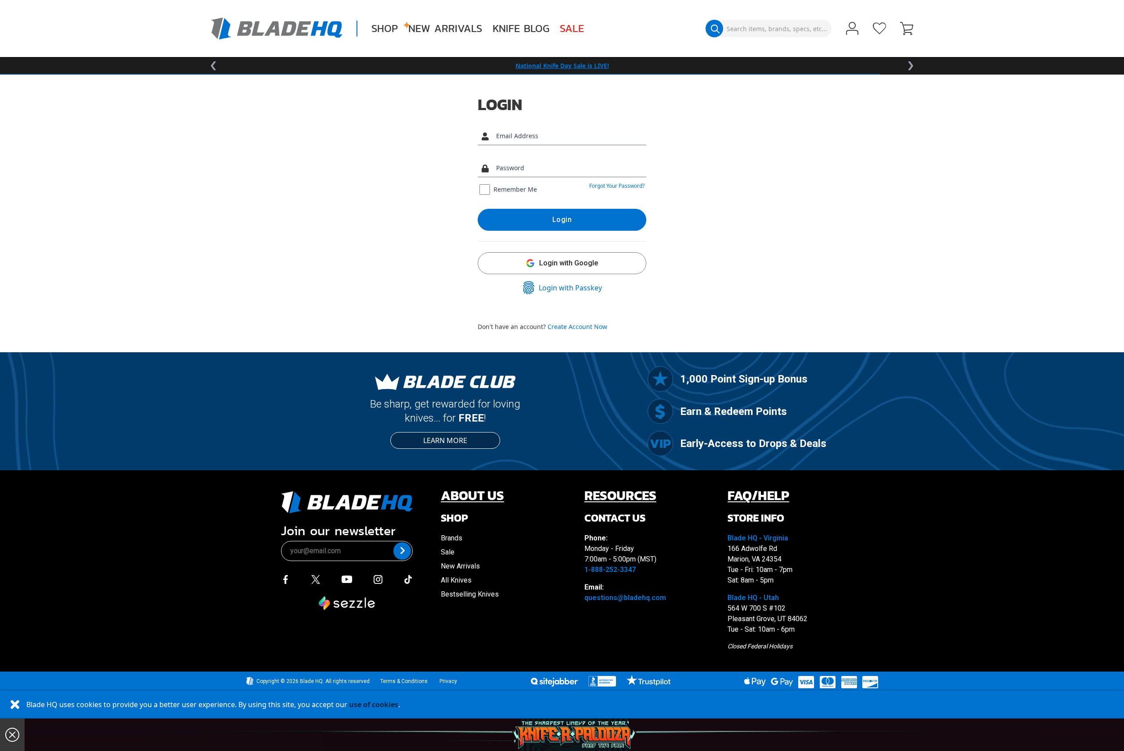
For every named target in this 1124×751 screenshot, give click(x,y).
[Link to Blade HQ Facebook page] (285, 578)
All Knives (456, 580)
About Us (472, 495)
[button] (906, 29)
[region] (562, 66)
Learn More (445, 440)
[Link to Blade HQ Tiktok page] (408, 578)
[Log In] (852, 29)
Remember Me (515, 189)
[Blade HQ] (276, 28)
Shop (384, 28)
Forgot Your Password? (617, 186)
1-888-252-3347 (610, 569)
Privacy (448, 681)
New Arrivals (445, 28)
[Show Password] (637, 168)
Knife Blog (521, 28)
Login (562, 219)
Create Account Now (577, 326)
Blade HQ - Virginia (758, 538)
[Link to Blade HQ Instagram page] (378, 578)
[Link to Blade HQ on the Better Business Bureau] (602, 681)
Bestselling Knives (470, 594)
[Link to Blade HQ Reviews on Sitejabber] (554, 682)
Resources (620, 495)
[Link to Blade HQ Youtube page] (346, 579)
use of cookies (373, 704)
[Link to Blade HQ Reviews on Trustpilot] (648, 680)
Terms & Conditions (404, 681)
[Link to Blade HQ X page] (315, 578)
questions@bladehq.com (625, 598)
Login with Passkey (570, 288)
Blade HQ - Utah (753, 598)
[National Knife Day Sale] (574, 735)
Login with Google (568, 263)
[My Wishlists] (879, 28)
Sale (572, 28)
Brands (451, 538)
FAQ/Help (758, 495)
